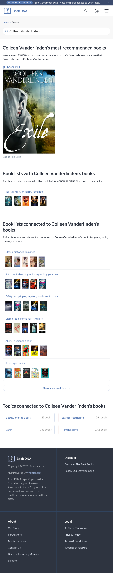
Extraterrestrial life (73, 417)
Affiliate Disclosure (76, 528)
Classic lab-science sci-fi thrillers (24, 318)
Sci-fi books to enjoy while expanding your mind (32, 274)
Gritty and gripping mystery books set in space (31, 296)
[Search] (86, 11)
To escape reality (15, 363)
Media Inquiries (17, 541)
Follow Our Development (79, 470)
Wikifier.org (34, 472)
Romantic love (70, 429)
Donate (12, 560)
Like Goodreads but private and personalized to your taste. (67, 2)
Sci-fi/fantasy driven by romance (24, 191)
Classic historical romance (20, 251)
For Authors (15, 534)
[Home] (17, 11)
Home (6, 22)
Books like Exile (12, 156)
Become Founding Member (23, 554)
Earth (9, 429)
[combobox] (86, 11)
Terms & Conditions (76, 541)
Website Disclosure (76, 547)
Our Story (13, 528)
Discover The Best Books (79, 464)
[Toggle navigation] (106, 11)
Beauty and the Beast (18, 417)
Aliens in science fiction (18, 340)
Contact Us (14, 547)
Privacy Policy (73, 534)
